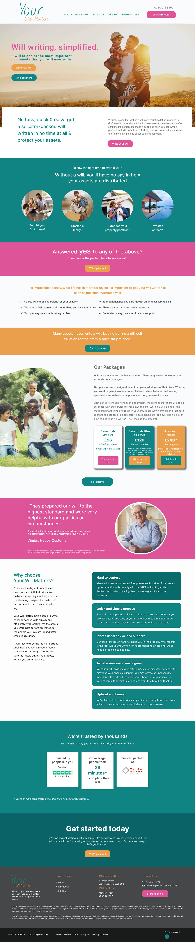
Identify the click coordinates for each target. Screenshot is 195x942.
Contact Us (112, 15)
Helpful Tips (98, 15)
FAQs (137, 15)
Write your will (97, 853)
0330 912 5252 (164, 7)
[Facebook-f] (167, 936)
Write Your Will (82, 15)
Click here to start (108, 461)
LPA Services (126, 15)
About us (68, 15)
